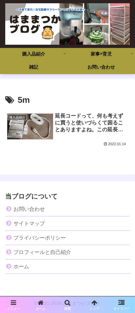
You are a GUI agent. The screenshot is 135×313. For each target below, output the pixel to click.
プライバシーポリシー (39, 238)
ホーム (21, 266)
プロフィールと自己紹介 (42, 252)
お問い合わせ (29, 209)
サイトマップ (29, 223)
